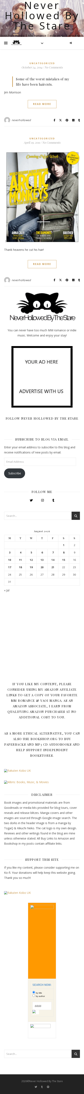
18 (20, 567)
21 (52, 567)
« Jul (6, 590)
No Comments (53, 67)
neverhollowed (21, 120)
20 (42, 567)
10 (9, 559)
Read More (42, 104)
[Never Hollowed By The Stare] (16, 43)
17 (9, 567)
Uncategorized (42, 63)
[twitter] (36, 1087)
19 (31, 567)
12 (31, 559)
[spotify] (48, 1087)
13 (42, 559)
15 (63, 559)
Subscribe (14, 473)
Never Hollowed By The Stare (42, 15)
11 (20, 559)
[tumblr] (42, 1087)
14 (52, 559)
